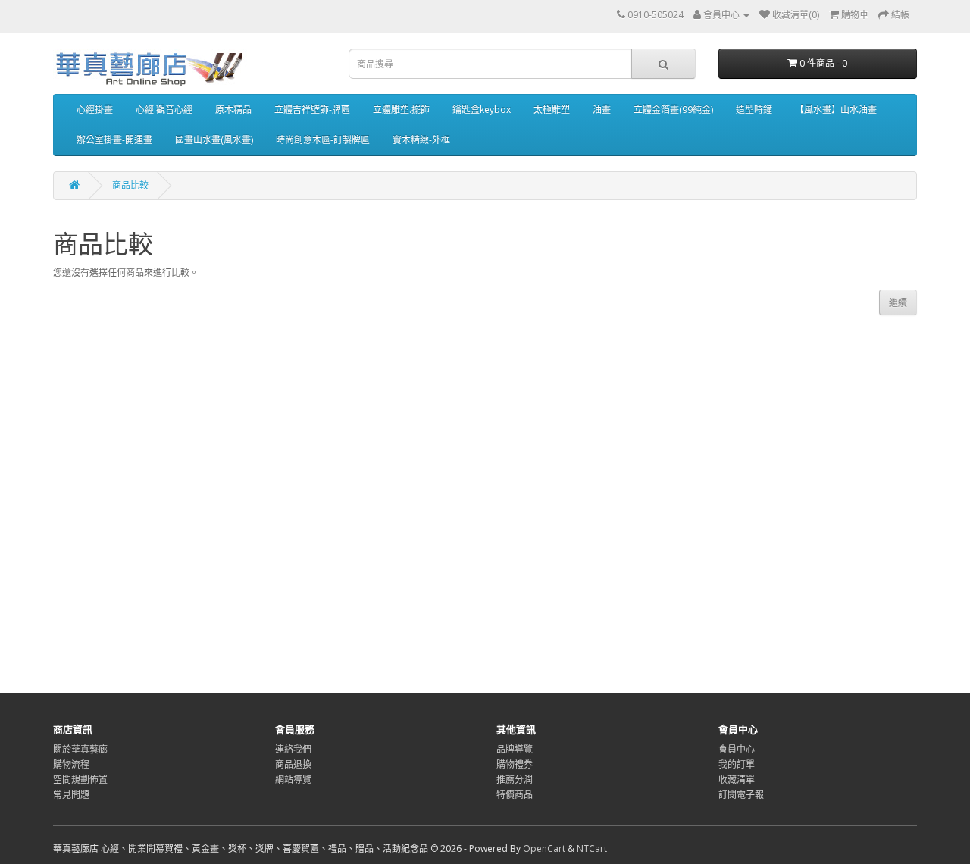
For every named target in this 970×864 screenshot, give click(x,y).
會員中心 (736, 749)
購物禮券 (514, 764)
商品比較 (130, 185)
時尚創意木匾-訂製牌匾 (323, 139)
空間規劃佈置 (80, 779)
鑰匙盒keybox (481, 109)
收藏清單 (736, 779)
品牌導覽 (514, 749)
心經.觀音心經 (164, 109)
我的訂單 (736, 764)
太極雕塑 (552, 109)
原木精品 (233, 109)
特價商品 (514, 794)
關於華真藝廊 (80, 749)
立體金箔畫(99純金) (673, 109)
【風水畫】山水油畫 (836, 109)
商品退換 (293, 764)
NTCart (592, 848)
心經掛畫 (95, 109)
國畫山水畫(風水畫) (214, 139)
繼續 (898, 302)
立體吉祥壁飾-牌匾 (312, 109)
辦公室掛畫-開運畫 (114, 139)
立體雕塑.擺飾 (401, 109)
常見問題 (71, 794)
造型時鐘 (754, 109)
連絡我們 (293, 749)
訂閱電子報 (741, 794)
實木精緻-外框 (421, 139)
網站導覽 (293, 779)
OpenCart (544, 848)
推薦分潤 (514, 779)
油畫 (602, 109)
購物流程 (71, 764)
